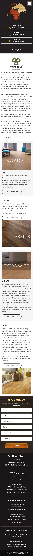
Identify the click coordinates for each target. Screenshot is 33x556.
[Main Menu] (29, 3)
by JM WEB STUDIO (19, 554)
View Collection (11, 192)
